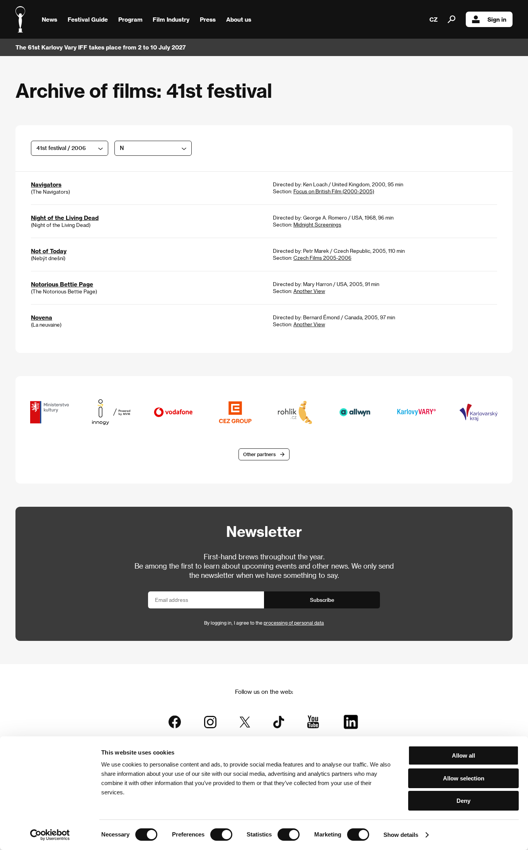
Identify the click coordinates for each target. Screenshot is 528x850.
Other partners (259, 454)
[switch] (221, 834)
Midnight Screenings (317, 224)
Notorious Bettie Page (62, 284)
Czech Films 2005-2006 (322, 258)
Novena (41, 317)
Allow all (463, 755)
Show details (400, 834)
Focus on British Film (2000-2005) (333, 191)
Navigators (46, 184)
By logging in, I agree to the (264, 622)
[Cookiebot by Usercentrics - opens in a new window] (50, 835)
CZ (433, 19)
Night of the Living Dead (65, 217)
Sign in (496, 19)
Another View (309, 291)
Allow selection (463, 778)
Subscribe (322, 600)
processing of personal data (294, 622)
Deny (463, 800)
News (49, 19)
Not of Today (48, 250)
